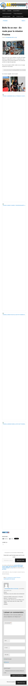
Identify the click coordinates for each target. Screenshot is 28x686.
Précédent (4, 20)
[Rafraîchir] (6, 662)
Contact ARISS (5, 566)
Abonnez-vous (20, 560)
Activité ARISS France (18, 565)
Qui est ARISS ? (16, 10)
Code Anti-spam (7, 668)
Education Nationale (13, 566)
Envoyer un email (20, 16)
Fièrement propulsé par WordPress (14, 681)
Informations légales (6, 16)
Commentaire (8, 623)
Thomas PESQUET (6, 567)
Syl (16, 37)
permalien (4, 569)
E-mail (6, 647)
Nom (6, 640)
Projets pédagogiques (18, 13)
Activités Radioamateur (6, 13)
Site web (6, 654)
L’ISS (13, 16)
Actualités (9, 10)
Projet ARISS (20, 566)
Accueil (3, 10)
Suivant (24, 20)
